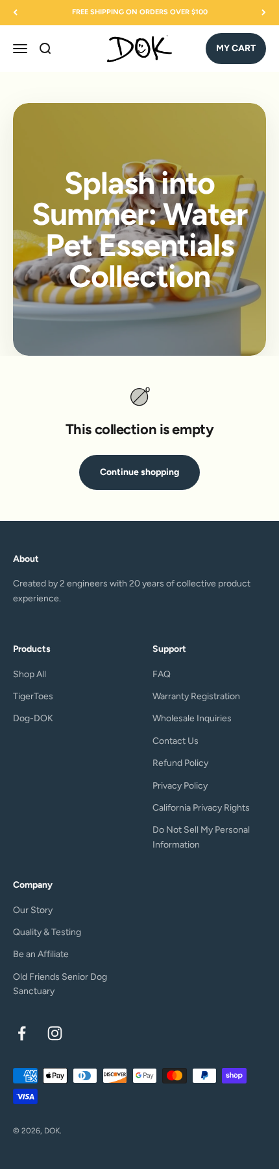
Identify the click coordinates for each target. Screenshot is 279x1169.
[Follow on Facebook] (21, 1033)
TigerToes (33, 696)
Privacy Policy (180, 785)
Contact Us (175, 741)
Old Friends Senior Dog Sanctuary (60, 984)
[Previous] (15, 12)
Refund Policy (180, 763)
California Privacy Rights (201, 807)
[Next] (263, 12)
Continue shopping (139, 472)
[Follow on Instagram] (55, 1033)
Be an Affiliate (41, 954)
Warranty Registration (196, 696)
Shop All (29, 674)
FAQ (161, 674)
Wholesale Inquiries (192, 718)
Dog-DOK (33, 718)
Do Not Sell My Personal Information (201, 837)
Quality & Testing (47, 932)
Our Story (33, 910)
